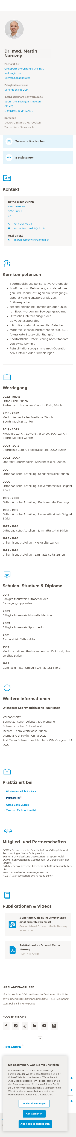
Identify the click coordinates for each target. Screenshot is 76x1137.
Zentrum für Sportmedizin (21, 810)
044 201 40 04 (23, 224)
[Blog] (54, 1026)
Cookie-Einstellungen (34, 1103)
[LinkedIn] (34, 1026)
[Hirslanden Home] (38, 1047)
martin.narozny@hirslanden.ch (31, 240)
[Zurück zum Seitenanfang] (40, 1038)
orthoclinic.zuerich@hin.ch (29, 228)
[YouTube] (44, 1026)
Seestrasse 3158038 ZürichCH (16, 211)
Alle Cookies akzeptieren (35, 1124)
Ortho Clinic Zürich (21, 202)
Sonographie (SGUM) (16, 90)
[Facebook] (6, 1026)
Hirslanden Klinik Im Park (21, 791)
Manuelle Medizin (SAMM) (19, 111)
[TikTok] (25, 1026)
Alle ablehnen (34, 1114)
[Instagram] (15, 1026)
